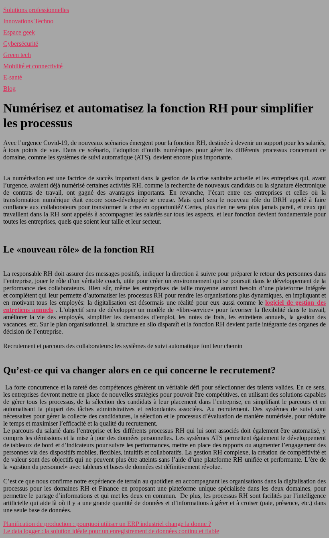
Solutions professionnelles (36, 9)
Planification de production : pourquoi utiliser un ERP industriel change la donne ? (107, 523)
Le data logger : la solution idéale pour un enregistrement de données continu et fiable (111, 531)
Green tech (17, 54)
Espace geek (19, 32)
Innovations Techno (28, 21)
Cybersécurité (20, 43)
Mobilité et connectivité (33, 66)
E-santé (12, 77)
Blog (9, 88)
